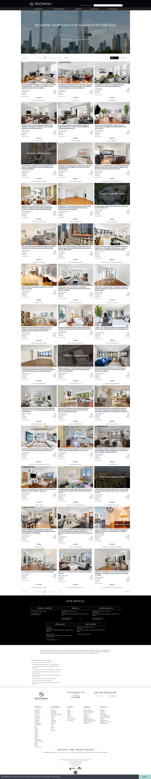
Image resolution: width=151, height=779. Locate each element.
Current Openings (71, 719)
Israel (36, 742)
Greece (36, 732)
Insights (85, 714)
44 (55, 57)
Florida (52, 719)
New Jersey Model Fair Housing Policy (75, 763)
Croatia (36, 735)
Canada (36, 736)
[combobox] (107, 5)
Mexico (36, 738)
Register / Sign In (86, 5)
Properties (38, 9)
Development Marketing (56, 714)
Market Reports (103, 723)
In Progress (53, 710)
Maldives (53, 730)
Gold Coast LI (38, 716)
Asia (52, 729)
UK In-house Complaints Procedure (75, 762)
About (68, 710)
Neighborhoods (103, 720)
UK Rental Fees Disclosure (75, 766)
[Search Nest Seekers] (121, 5)
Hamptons (37, 711)
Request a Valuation (88, 713)
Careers (69, 713)
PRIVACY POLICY (89, 750)
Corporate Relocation (105, 717)
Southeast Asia (38, 747)
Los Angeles (37, 713)
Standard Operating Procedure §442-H (75, 761)
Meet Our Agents (66, 39)
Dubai (36, 744)
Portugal (36, 729)
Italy (36, 727)
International (54, 711)
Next (59, 57)
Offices (68, 714)
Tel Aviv (52, 727)
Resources (113, 9)
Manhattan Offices (83, 39)
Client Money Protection (75, 764)
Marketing (95, 9)
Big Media (86, 717)
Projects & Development (89, 711)
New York (53, 716)
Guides (101, 719)
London (52, 717)
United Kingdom (38, 723)
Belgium (36, 733)
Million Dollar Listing (88, 722)
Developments (58, 9)
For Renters (102, 713)
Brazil (36, 745)
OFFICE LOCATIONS (62, 750)
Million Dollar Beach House (90, 720)
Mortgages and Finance (105, 722)
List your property (87, 710)
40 (41, 57)
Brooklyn (37, 722)
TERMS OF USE (80, 750)
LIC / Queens (38, 724)
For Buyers (102, 710)
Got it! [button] (145, 776)
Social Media (87, 716)
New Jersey (37, 719)
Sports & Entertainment (105, 716)
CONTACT (72, 750)
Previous (24, 57)
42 (48, 57)
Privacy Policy (70, 720)
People (68, 711)
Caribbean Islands (39, 741)
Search (88, 34)
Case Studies (54, 713)
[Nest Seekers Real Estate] (39, 4)
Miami (36, 714)
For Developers (103, 714)
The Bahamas (38, 739)
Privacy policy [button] (56, 776)
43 (51, 57)
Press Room (69, 716)
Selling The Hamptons (88, 719)
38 (34, 57)
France (36, 726)
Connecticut (37, 720)
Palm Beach (37, 717)
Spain (36, 730)
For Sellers (102, 711)
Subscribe (113, 696)
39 (38, 57)
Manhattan (37, 710)
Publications (86, 723)
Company (78, 9)
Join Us (68, 717)
